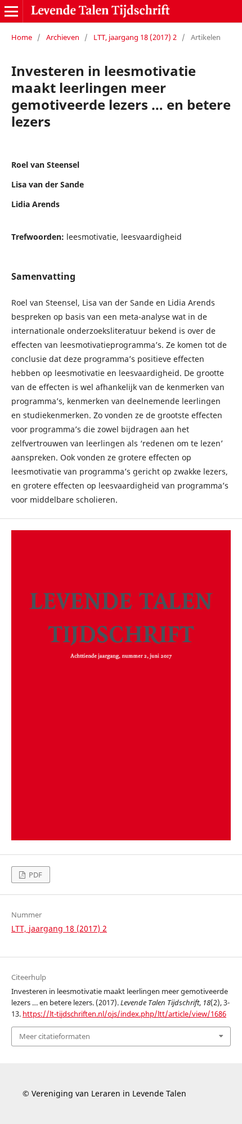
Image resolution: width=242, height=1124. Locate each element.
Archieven (62, 37)
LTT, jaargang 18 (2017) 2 (135, 37)
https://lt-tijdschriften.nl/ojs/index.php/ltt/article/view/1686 (124, 1014)
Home (21, 37)
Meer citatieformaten (54, 1036)
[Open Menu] (11, 11)
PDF (34, 875)
